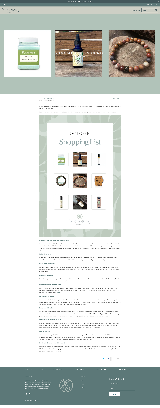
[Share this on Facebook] (109, 359)
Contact (83, 387)
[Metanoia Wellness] (10, 10)
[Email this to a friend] (118, 359)
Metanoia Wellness (34, 401)
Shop (82, 381)
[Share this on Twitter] (104, 359)
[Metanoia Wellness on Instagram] (5, 4)
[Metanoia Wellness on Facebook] (2, 4)
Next (118, 98)
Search (82, 384)
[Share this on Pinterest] (113, 359)
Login (150, 4)
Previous (112, 98)
